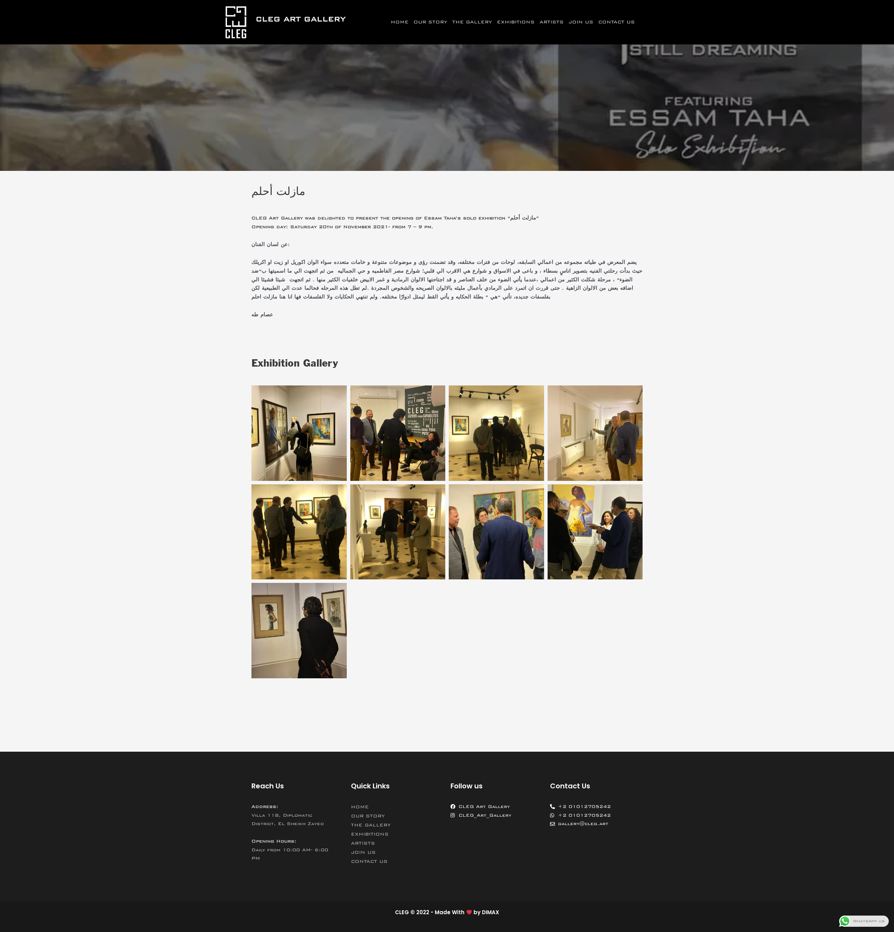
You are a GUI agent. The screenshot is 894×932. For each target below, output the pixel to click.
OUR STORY (430, 22)
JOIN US (581, 22)
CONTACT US (616, 22)
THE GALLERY (472, 22)
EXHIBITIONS (516, 22)
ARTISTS (552, 22)
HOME (400, 22)
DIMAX (490, 912)
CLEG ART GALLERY (301, 19)
